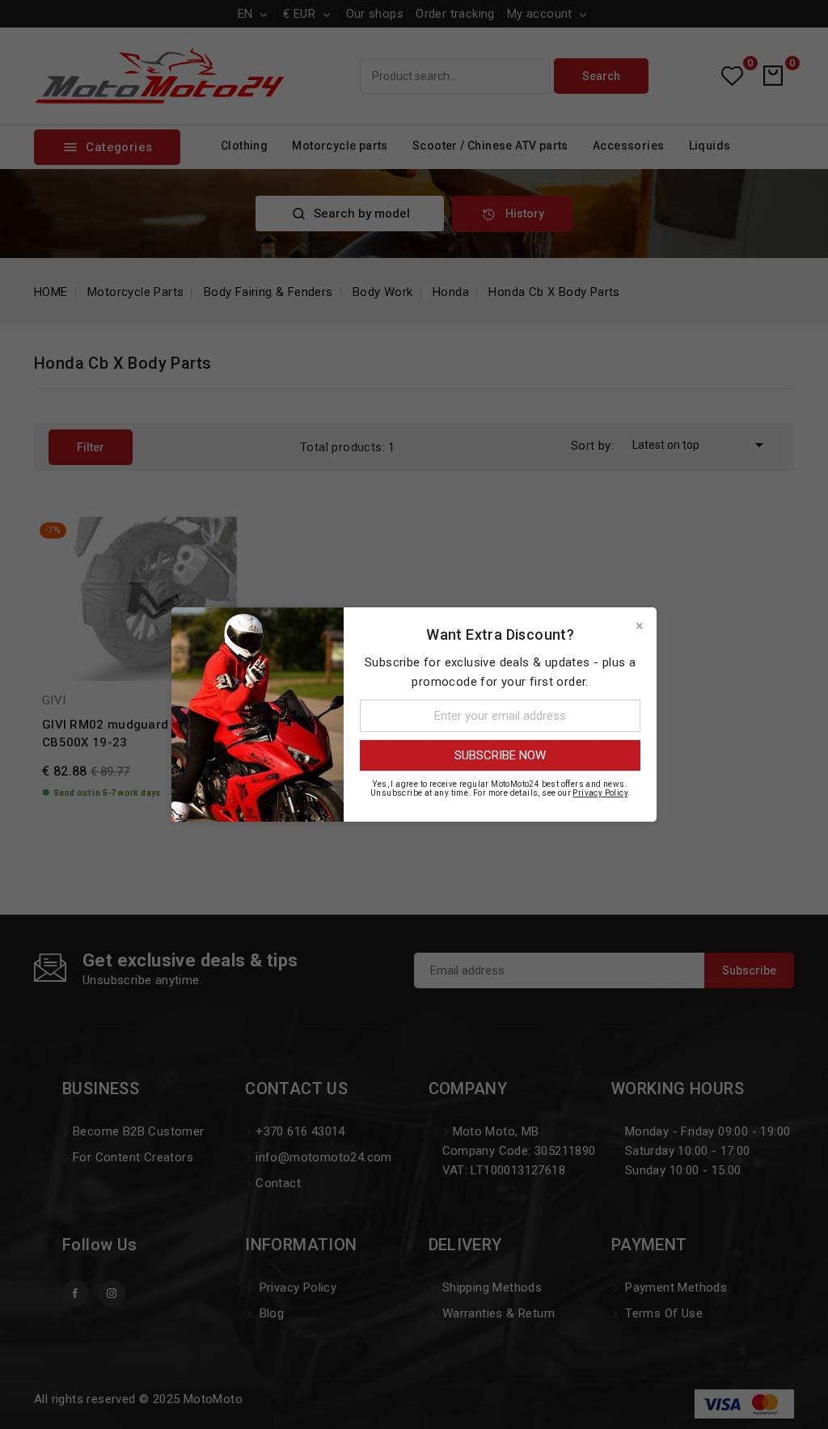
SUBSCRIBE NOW (500, 755)
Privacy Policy (599, 792)
